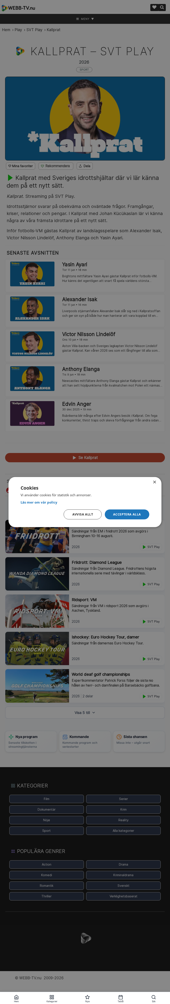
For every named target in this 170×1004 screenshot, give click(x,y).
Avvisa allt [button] (82, 514)
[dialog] (84, 502)
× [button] (154, 482)
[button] (127, 514)
